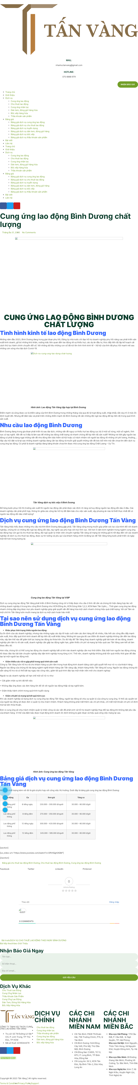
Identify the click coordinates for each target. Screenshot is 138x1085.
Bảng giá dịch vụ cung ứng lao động (28, 122)
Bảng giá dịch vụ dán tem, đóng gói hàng (30, 131)
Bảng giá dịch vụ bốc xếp (22, 134)
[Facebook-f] (3, 1050)
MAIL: (69, 60)
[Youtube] (16, 205)
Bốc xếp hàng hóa (19, 113)
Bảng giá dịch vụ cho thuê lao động (27, 125)
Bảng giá (9, 119)
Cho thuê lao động (19, 104)
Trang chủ (10, 92)
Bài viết (8, 140)
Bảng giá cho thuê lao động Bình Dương (21, 863)
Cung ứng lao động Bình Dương (86, 863)
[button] (14, 867)
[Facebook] (3, 205)
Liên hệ (8, 143)
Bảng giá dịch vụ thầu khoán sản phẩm (29, 137)
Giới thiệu (10, 95)
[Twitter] (10, 205)
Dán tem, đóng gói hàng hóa (24, 110)
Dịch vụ (9, 98)
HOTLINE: (69, 72)
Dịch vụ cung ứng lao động (37, 520)
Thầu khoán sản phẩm (21, 116)
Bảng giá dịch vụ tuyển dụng (24, 128)
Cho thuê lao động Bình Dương (55, 863)
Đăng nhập (114, 902)
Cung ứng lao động (20, 101)
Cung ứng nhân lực (20, 107)
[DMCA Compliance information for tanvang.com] (8, 1058)
